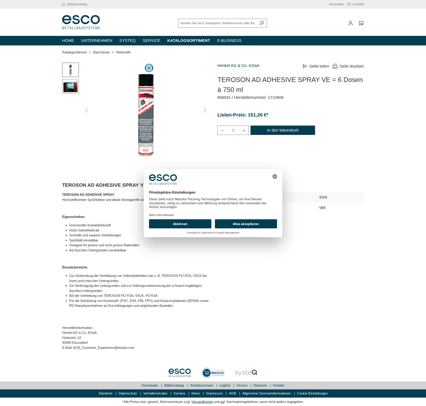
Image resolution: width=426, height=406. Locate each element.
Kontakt (278, 385)
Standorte (106, 393)
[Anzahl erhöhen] (244, 130)
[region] (135, 110)
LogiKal (225, 385)
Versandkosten (202, 402)
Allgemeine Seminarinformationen (267, 393)
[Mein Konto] (350, 23)
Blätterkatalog (174, 385)
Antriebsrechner (202, 385)
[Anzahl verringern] (221, 130)
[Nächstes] (205, 110)
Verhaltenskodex (155, 393)
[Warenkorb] (360, 23)
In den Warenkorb (283, 130)
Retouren (261, 385)
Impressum (215, 393)
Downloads (150, 385)
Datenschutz (128, 393)
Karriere (180, 393)
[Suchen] (261, 23)
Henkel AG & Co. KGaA (238, 65)
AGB (233, 393)
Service (242, 385)
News (196, 393)
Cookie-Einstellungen (312, 393)
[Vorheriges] (86, 110)
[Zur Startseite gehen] (81, 22)
